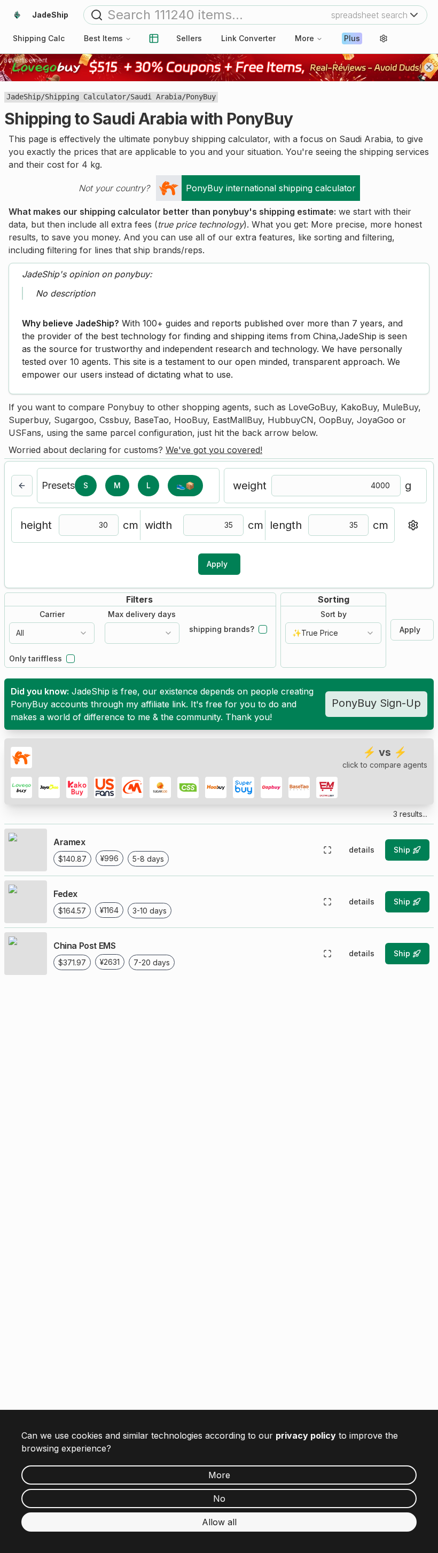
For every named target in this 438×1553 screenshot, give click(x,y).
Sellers (189, 38)
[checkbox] (263, 629)
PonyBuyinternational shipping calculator (271, 188)
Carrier (52, 614)
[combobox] (52, 633)
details (361, 849)
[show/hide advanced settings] (413, 525)
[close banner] (429, 67)
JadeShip (23, 96)
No (219, 1498)
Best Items (103, 38)
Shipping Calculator (85, 96)
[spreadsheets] (154, 38)
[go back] (22, 485)
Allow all (219, 1522)
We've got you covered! (214, 449)
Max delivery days (142, 614)
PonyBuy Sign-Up (376, 703)
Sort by (333, 614)
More (304, 38)
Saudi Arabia (156, 96)
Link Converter (248, 38)
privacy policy (306, 1435)
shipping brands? (221, 629)
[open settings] (383, 38)
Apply (217, 563)
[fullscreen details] (327, 850)
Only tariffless (35, 658)
